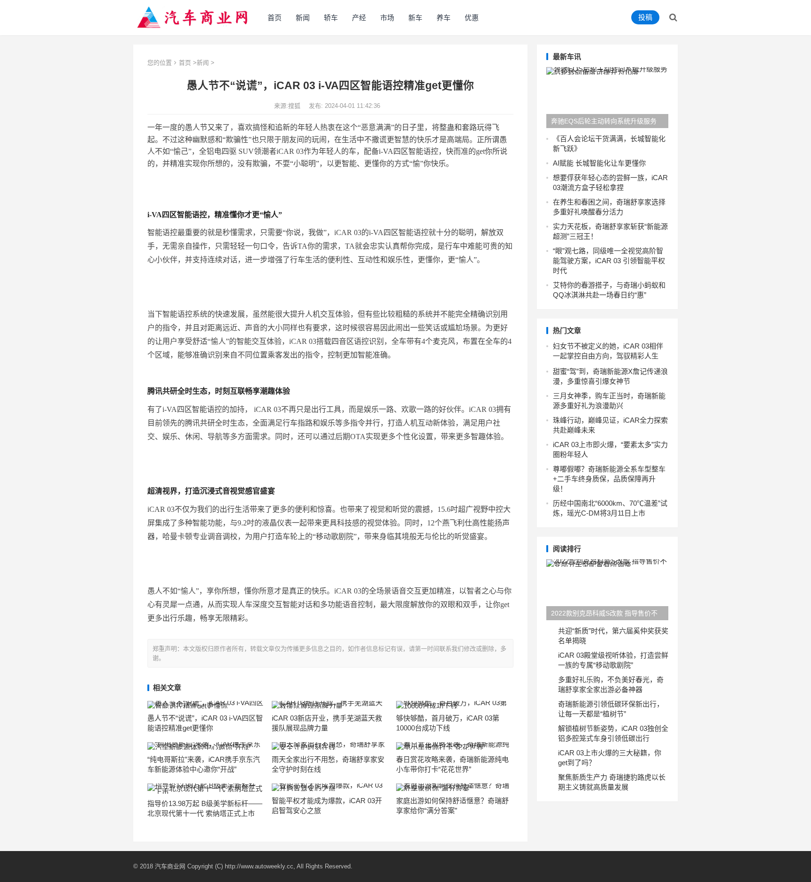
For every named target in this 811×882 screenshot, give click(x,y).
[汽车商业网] (193, 17)
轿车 (331, 18)
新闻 (303, 18)
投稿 (645, 17)
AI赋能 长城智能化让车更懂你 (599, 163)
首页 (275, 18)
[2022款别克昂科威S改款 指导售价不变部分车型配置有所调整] (607, 589)
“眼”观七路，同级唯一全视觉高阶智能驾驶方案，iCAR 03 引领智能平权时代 (609, 260)
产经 (359, 18)
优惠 (472, 18)
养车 (443, 18)
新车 (415, 18)
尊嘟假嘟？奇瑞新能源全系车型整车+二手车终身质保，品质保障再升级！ (609, 479)
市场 (387, 18)
